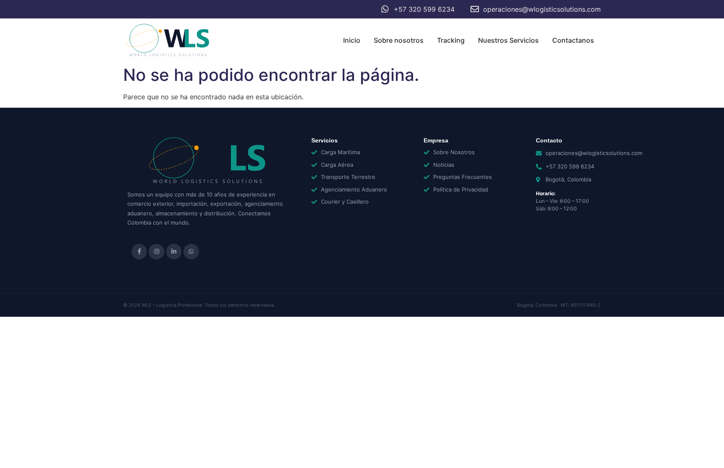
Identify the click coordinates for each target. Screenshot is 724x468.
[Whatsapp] (191, 251)
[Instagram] (156, 251)
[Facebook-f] (139, 251)
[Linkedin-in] (173, 251)
